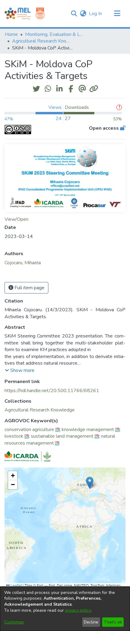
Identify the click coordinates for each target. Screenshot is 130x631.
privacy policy (78, 610)
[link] (40, 410)
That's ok (113, 622)
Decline (91, 622)
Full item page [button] (28, 287)
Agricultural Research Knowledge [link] (42, 41)
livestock (14, 436)
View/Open (16, 219)
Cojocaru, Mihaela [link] (23, 262)
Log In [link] (95, 13)
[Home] (18, 14)
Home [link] (11, 34)
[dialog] (65, 609)
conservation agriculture (29, 429)
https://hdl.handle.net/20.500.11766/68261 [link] (52, 390)
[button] (74, 13)
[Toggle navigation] (117, 13)
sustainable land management (62, 436)
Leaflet (16, 585)
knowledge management (88, 429)
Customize (14, 622)
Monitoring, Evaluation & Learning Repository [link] (55, 34)
